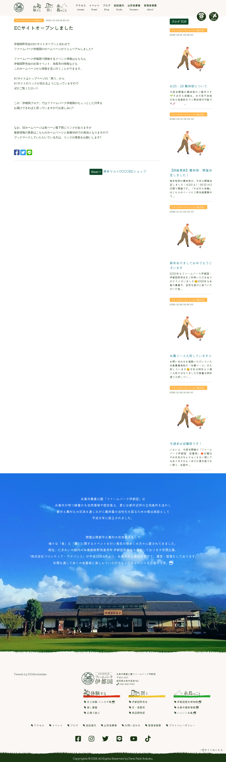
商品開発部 (138, 713)
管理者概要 (154, 725)
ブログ (74, 725)
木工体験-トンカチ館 (99, 702)
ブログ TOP (179, 21)
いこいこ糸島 (184, 713)
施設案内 (90, 725)
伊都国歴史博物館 (187, 702)
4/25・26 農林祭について (188, 86)
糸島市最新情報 (186, 707)
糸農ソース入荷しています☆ (191, 355)
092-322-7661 (127, 684)
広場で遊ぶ (93, 713)
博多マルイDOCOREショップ (124, 171)
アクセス (38, 725)
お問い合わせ (132, 725)
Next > (96, 172)
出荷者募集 (110, 725)
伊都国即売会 (139, 702)
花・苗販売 (138, 707)
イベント (57, 725)
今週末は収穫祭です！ (186, 443)
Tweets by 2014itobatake (30, 674)
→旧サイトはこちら (211, 750)
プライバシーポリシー (181, 725)
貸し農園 (91, 707)
